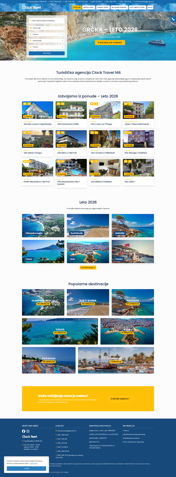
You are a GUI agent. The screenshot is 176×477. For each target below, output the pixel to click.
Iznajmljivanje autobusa (131, 438)
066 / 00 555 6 (97, 2)
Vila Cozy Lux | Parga (101, 124)
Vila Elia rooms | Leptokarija (38, 124)
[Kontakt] (173, 19)
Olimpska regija (34, 233)
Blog (150, 7)
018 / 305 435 (69, 2)
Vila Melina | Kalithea (101, 181)
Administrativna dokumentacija (134, 434)
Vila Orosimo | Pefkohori (103, 152)
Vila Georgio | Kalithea (135, 152)
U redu (26, 469)
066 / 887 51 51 (111, 2)
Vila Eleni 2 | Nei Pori (67, 152)
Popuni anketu (120, 398)
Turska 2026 (102, 7)
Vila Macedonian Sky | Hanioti (68, 183)
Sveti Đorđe (76, 233)
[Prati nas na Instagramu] (27, 431)
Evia (72, 259)
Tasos (29, 259)
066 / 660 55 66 (125, 2)
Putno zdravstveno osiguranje (133, 442)
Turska (119, 259)
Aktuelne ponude (118, 7)
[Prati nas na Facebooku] (23, 431)
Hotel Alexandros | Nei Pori (37, 181)
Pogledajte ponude (110, 42)
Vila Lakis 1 (129, 181)
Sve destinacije (87, 267)
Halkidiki (119, 233)
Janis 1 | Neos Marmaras (136, 124)
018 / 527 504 (83, 2)
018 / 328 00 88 (55, 2)
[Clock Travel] (31, 7)
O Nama (126, 431)
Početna (77, 7)
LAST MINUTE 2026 (137, 7)
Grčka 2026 (88, 7)
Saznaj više (33, 463)
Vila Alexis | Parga (33, 152)
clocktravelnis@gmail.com (144, 2)
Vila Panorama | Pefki (68, 124)
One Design (64, 472)
